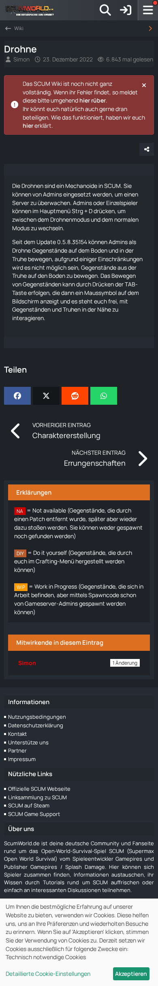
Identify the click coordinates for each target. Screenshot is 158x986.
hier (28, 125)
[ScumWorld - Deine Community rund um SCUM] (32, 10)
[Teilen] (146, 149)
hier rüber (92, 100)
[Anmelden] (125, 10)
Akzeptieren (131, 973)
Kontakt (17, 733)
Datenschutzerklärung (35, 725)
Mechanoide (81, 186)
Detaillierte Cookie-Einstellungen (48, 973)
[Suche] (105, 10)
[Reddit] (75, 396)
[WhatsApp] (103, 396)
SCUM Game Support (34, 814)
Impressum (22, 759)
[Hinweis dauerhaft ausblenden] (144, 84)
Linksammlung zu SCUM (37, 797)
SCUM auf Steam (28, 805)
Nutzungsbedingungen (37, 716)
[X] (46, 396)
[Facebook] (17, 396)
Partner (17, 750)
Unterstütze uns (28, 742)
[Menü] (148, 10)
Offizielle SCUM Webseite (39, 788)
